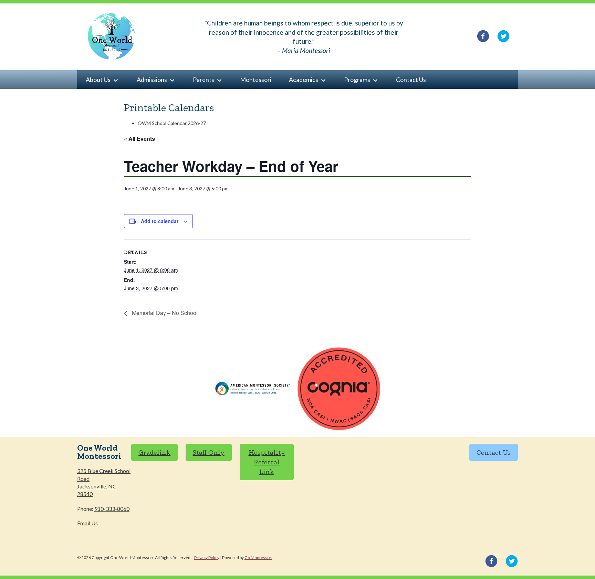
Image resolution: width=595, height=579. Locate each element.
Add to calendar (159, 221)
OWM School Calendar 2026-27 (172, 123)
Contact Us (411, 79)
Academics (303, 79)
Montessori (255, 79)
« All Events (139, 139)
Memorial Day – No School (164, 313)
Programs (357, 79)
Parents (203, 79)
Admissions (152, 79)
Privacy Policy (206, 557)
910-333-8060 (111, 508)
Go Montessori (258, 557)
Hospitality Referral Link (267, 462)
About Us (98, 79)
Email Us (87, 523)
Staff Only (209, 452)
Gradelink (154, 452)
